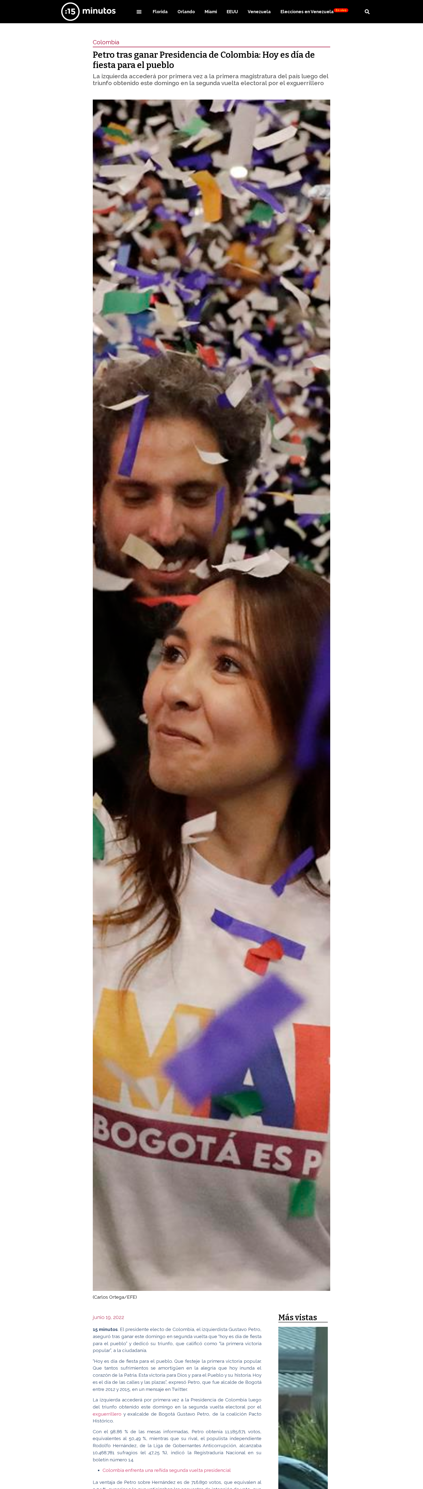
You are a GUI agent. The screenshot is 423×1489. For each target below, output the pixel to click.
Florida (160, 11)
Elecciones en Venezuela (313, 11)
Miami (211, 11)
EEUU (232, 11)
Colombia (106, 42)
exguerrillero (107, 1414)
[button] (139, 12)
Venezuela (259, 11)
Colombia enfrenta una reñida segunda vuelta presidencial (167, 1470)
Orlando (186, 11)
